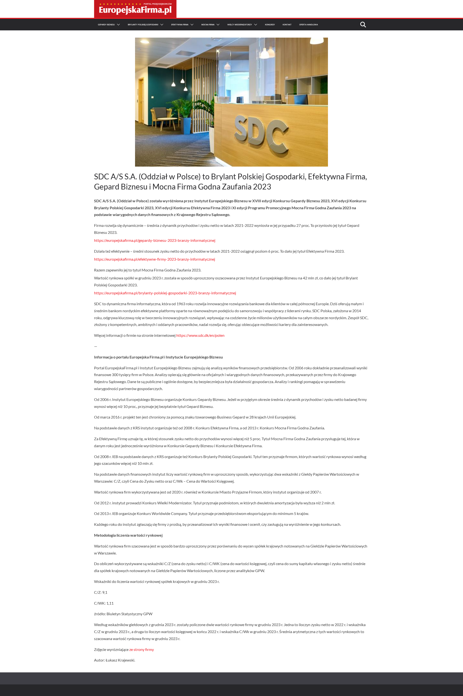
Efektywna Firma (179, 24)
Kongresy (270, 24)
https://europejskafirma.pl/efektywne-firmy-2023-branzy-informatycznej (154, 259)
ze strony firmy (141, 649)
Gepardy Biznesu (106, 24)
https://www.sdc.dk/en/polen (200, 335)
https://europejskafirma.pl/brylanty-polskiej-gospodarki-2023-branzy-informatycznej (165, 293)
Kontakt (287, 24)
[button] (117, 25)
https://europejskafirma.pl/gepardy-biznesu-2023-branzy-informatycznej (154, 240)
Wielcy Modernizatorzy (239, 24)
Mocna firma (207, 24)
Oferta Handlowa (308, 24)
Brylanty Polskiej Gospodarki (143, 24)
